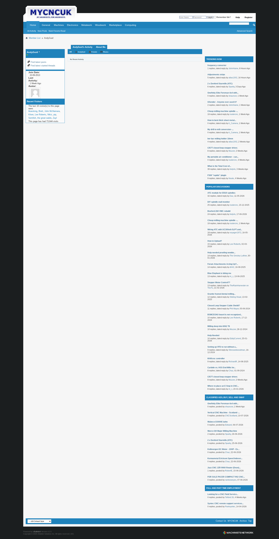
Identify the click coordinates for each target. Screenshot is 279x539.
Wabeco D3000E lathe (217, 422)
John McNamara (52, 111)
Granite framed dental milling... (221, 294)
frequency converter (216, 65)
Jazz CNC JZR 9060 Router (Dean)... (224, 468)
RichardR (233, 361)
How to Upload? (214, 241)
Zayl (55, 118)
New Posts (42, 31)
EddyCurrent (235, 338)
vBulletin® (37, 532)
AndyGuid (81, 52)
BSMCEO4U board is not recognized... (224, 314)
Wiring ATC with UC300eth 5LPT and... (224, 229)
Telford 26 (229, 497)
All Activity (31, 31)
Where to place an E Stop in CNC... (223, 386)
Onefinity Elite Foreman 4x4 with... (222, 93)
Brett (41, 111)
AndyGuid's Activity (82, 47)
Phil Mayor (234, 309)
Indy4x (233, 169)
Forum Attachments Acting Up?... (222, 264)
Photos (105, 52)
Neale (231, 178)
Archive (243, 521)
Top (250, 521)
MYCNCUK (233, 521)
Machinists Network (238, 532)
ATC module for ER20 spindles (221, 193)
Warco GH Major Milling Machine (222, 431)
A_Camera (233, 123)
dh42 (232, 267)
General (46, 25)
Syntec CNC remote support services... (225, 503)
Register (249, 17)
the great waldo (44, 118)
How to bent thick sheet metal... (221, 120)
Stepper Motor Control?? (218, 282)
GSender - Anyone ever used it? (222, 102)
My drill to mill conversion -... (220, 129)
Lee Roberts (40, 114)
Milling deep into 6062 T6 (218, 326)
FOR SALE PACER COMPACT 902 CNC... (226, 477)
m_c (231, 276)
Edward (228, 425)
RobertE (228, 471)
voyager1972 (235, 232)
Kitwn (31, 114)
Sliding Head (235, 297)
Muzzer (232, 151)
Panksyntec (230, 506)
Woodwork (100, 25)
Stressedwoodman (237, 350)
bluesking (32, 111)
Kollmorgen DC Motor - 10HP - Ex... (223, 449)
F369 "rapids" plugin (216, 175)
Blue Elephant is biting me (219, 273)
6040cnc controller (216, 358)
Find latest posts (38, 62)
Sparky (232, 87)
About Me (100, 47)
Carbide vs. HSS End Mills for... (221, 367)
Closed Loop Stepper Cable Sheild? (223, 305)
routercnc (234, 114)
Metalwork (86, 25)
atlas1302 (233, 78)
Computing (130, 25)
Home (33, 25)
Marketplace (115, 25)
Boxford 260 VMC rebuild (218, 211)
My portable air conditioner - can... (222, 157)
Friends (94, 52)
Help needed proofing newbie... (221, 253)
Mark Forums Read (57, 31)
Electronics (72, 25)
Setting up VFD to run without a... (222, 347)
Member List (35, 38)
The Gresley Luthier (238, 256)
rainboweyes (230, 480)
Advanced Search (245, 31)
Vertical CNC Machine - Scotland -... (223, 412)
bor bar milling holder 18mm (220, 139)
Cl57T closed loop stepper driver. (222, 148)
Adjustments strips (216, 74)
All (70, 52)
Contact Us (221, 521)
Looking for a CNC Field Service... (222, 494)
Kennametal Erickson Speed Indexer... (224, 458)
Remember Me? (223, 17)
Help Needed (213, 335)
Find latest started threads (42, 65)
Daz (231, 196)
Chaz (231, 371)
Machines (59, 25)
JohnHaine (233, 68)
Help (238, 17)
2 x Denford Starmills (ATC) (219, 83)
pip (54, 114)
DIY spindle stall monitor (218, 202)
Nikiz (49, 114)
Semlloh (32, 118)
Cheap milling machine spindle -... (222, 111)
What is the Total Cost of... (219, 166)
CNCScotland (231, 416)
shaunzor (233, 96)
